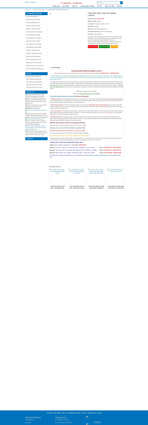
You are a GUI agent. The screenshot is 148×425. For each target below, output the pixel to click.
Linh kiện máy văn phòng (33, 47)
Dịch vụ (74, 6)
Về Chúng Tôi (30, 419)
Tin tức (99, 6)
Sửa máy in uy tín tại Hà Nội (34, 65)
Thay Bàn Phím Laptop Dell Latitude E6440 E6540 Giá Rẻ (57, 188)
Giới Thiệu (65, 6)
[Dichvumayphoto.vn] (31, 2)
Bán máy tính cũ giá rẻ (33, 29)
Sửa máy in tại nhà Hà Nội (34, 84)
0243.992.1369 (77, 3)
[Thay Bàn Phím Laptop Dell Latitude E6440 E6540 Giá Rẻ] (57, 177)
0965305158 (67, 3)
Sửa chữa (114, 46)
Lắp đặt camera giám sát (34, 53)
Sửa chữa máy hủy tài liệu (34, 87)
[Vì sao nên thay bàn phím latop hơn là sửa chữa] (116, 177)
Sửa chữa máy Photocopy (34, 82)
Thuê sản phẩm (104, 46)
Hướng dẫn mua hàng (63, 419)
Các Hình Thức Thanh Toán (64, 422)
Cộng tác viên (109, 6)
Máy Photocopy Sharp (33, 35)
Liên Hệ (29, 422)
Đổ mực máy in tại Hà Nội (33, 62)
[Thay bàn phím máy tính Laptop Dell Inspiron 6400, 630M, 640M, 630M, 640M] (96, 177)
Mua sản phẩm (93, 46)
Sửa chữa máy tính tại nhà (34, 32)
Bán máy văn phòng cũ (33, 50)
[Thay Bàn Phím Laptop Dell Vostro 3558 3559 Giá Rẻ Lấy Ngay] (77, 177)
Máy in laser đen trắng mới (35, 68)
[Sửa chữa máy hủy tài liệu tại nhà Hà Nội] (36, 111)
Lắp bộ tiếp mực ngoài (33, 19)
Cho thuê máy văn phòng (34, 44)
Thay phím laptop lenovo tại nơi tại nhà (62, 96)
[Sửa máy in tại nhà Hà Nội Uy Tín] (36, 119)
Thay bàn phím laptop (39, 9)
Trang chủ (56, 6)
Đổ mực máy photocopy (33, 56)
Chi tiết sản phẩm (55, 67)
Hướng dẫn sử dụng (87, 6)
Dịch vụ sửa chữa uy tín (33, 59)
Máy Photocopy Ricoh (33, 41)
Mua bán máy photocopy (33, 76)
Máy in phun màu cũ (32, 16)
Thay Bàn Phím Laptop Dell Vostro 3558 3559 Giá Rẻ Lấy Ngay (76, 188)
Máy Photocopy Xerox (33, 25)
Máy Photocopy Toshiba (33, 38)
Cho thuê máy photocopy (34, 79)
